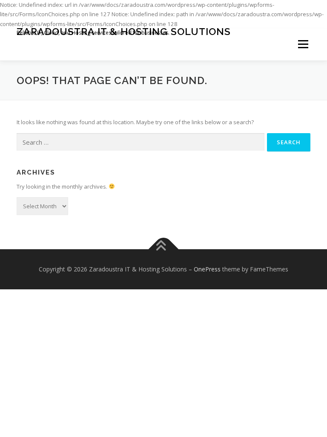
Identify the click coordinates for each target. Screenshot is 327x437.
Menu (302, 44)
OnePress (207, 269)
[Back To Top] (164, 249)
